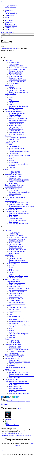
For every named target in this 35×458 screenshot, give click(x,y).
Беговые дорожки (14, 62)
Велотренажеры (14, 64)
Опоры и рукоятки (15, 125)
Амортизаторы (13, 153)
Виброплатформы (14, 173)
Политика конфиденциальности (11, 433)
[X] (5, 397)
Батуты (7, 199)
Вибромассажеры (14, 171)
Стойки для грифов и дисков (18, 106)
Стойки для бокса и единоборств (19, 192)
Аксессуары (9, 85)
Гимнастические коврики (17, 148)
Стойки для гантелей (16, 108)
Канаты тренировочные (16, 122)
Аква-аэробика (13, 162)
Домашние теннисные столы (18, 204)
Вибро (7, 169)
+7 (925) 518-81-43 (11, 5)
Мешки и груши (14, 190)
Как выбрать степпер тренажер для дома (18, 401)
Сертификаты (9, 15)
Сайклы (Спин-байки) (16, 66)
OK (2, 450)
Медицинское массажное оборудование (17, 182)
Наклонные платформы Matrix (19, 118)
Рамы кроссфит (14, 139)
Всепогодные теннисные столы (19, 202)
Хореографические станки (13, 187)
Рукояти (11, 104)
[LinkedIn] (7, 397)
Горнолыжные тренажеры (17, 80)
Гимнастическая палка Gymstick (19, 155)
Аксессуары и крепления (17, 134)
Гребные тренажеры (15, 73)
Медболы (12, 166)
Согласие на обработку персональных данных (16, 435)
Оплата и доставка (11, 14)
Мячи (10, 144)
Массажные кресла (15, 178)
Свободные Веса (10, 94)
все (19, 408)
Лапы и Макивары (15, 194)
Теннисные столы (11, 201)
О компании (9, 10)
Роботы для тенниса (15, 208)
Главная (3, 48)
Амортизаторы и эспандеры (18, 120)
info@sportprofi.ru (10, 7)
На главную (9, 20)
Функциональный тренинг (14, 111)
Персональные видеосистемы (18, 92)
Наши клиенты (10, 12)
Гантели (11, 95)
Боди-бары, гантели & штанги (19, 152)
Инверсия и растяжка (12, 109)
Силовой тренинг (14, 130)
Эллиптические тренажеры (18, 67)
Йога (10, 159)
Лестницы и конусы (15, 127)
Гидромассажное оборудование (19, 180)
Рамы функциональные (16, 132)
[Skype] (15, 397)
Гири (10, 99)
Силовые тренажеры (15, 78)
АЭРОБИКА (9, 143)
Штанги (11, 102)
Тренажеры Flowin (15, 115)
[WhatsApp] (13, 397)
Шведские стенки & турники (14, 185)
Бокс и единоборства (12, 188)
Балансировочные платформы (18, 164)
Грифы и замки (14, 101)
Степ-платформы (14, 146)
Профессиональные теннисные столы (21, 206)
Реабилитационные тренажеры (19, 223)
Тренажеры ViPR (14, 116)
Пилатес (11, 160)
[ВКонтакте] (2, 397)
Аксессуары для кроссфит (17, 137)
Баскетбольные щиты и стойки (15, 197)
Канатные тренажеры (16, 74)
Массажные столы (15, 176)
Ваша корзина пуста (7, 32)
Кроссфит (8, 136)
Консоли (11, 87)
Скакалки (12, 157)
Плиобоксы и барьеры (16, 129)
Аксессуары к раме (15, 141)
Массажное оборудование (13, 174)
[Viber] (10, 397)
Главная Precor (12, 48)
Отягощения (13, 150)
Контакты (8, 17)
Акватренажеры (14, 83)
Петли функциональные (17, 113)
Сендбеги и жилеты (15, 123)
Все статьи (4, 404)
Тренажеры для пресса (16, 76)
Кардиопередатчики (15, 88)
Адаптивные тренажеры (17, 69)
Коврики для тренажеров (17, 90)
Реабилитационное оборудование (16, 211)
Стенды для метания (11, 209)
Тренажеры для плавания (17, 81)
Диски (11, 97)
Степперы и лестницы (16, 71)
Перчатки (12, 195)
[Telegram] (18, 397)
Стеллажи (12, 167)
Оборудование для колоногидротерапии (16, 217)
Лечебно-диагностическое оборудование (17, 221)
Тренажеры (8, 60)
